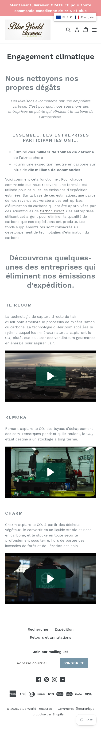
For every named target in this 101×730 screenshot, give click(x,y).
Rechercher (38, 629)
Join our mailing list (50, 652)
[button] (51, 376)
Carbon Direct (52, 211)
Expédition (64, 629)
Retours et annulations (50, 637)
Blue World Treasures (35, 708)
